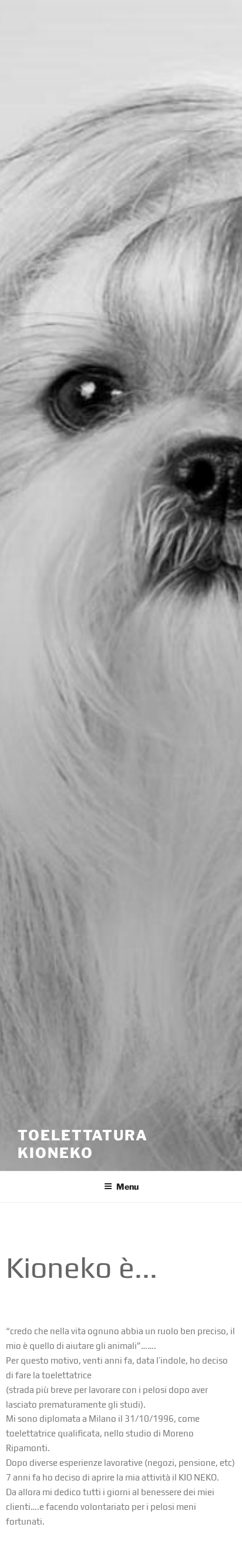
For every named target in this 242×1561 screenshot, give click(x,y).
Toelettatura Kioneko (83, 1144)
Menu (127, 1186)
